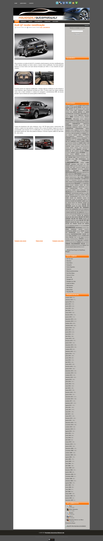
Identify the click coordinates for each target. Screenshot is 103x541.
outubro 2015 (69, 297)
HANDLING (78, 146)
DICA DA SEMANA (76, 133)
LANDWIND (74, 164)
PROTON (87, 186)
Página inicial (39, 241)
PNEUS (68, 185)
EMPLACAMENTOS (71, 136)
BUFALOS (87, 119)
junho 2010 (68, 435)
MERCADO (86, 170)
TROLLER (80, 240)
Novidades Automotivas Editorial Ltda (54, 532)
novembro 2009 (70, 450)
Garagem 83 (70, 279)
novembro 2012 (70, 373)
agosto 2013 (69, 353)
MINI (67, 174)
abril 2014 (68, 336)
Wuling (80, 245)
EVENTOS (74, 138)
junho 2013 (68, 358)
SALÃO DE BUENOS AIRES (78, 201)
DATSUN (68, 131)
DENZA (87, 131)
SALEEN (67, 225)
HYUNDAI (83, 152)
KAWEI (73, 159)
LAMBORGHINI (85, 160)
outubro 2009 (69, 452)
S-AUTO (87, 196)
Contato (31, 3)
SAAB (68, 198)
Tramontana (86, 238)
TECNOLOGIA (85, 235)
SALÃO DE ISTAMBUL (70, 210)
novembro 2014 (70, 321)
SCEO (81, 225)
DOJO (88, 133)
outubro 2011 (69, 401)
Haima (73, 146)
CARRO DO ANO (85, 120)
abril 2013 (68, 362)
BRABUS (87, 117)
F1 (88, 138)
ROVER (80, 196)
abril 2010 (68, 440)
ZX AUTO (82, 247)
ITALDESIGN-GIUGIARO (80, 155)
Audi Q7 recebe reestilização (29, 25)
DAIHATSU (82, 130)
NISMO (82, 177)
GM (88, 143)
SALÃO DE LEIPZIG (79, 210)
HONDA (86, 151)
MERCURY (84, 172)
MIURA (83, 174)
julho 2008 (68, 485)
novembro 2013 (70, 347)
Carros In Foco (70, 275)
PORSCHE (69, 187)
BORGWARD (77, 116)
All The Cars (70, 258)
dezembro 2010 (69, 422)
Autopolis (69, 265)
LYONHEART (79, 167)
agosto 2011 (69, 405)
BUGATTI (68, 120)
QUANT (79, 190)
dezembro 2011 (69, 396)
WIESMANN (73, 245)
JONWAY (87, 157)
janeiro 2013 (69, 368)
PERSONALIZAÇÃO (70, 183)
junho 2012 (68, 383)
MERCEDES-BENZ (71, 172)
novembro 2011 (70, 399)
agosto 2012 (69, 379)
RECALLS (69, 191)
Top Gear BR (70, 291)
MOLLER (87, 174)
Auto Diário (69, 263)
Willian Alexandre (73, 509)
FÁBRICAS (68, 140)
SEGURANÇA (79, 227)
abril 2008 (68, 491)
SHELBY (81, 229)
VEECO (67, 242)
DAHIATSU (77, 130)
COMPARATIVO (86, 127)
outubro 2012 (69, 375)
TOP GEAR (81, 237)
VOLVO (83, 244)
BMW (72, 117)
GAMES (81, 143)
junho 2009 (68, 461)
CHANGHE (86, 122)
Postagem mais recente (20, 241)
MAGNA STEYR (85, 167)
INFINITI (78, 154)
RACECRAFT (84, 190)
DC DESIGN (72, 131)
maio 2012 (68, 386)
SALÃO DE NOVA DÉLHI (72, 217)
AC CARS (76, 105)
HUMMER (73, 152)
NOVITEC (68, 180)
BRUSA (82, 119)
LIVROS (84, 165)
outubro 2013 (69, 349)
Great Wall (84, 144)
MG (88, 172)
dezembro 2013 (69, 345)
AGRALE (84, 105)
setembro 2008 (69, 480)
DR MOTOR (70, 135)
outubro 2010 (69, 427)
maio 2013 (68, 360)
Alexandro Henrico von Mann (76, 519)
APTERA (68, 110)
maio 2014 (68, 334)
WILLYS (77, 245)
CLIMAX (81, 125)
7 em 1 (67, 105)
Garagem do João (71, 281)
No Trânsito (70, 287)
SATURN (76, 225)
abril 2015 (68, 310)
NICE (79, 177)
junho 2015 (68, 306)
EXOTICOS (85, 138)
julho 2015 (68, 304)
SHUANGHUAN (69, 231)
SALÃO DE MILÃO (85, 214)
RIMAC (67, 194)
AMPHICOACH (79, 109)
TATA (70, 235)
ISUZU (73, 155)
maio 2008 (68, 489)
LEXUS (68, 166)
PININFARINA (86, 183)
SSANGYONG (73, 232)
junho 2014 (68, 332)
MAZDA (69, 170)
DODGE (84, 133)
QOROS (74, 190)
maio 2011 (68, 411)
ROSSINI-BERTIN (74, 196)
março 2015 (69, 312)
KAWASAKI (69, 159)
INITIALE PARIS (85, 154)
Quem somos (23, 3)
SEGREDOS (23, 21)
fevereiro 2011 (69, 418)
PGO (82, 183)
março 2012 (69, 390)
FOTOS (75, 143)
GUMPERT (68, 146)
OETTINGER (80, 180)
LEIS (88, 164)
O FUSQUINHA (74, 180)
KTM (88, 159)
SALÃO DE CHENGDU (77, 202)
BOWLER (82, 116)
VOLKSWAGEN (76, 244)
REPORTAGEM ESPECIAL (78, 193)
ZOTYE (78, 247)
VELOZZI (71, 242)
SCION (84, 225)
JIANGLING (82, 157)
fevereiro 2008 (69, 496)
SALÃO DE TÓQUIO (72, 223)
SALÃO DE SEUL (75, 222)
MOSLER (76, 175)
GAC (78, 143)
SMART (83, 231)
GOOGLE (70, 144)
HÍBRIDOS (79, 149)
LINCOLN (80, 166)
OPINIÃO (71, 182)
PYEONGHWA (69, 190)
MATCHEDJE (81, 169)
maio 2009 (68, 463)
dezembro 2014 (69, 319)
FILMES (87, 140)
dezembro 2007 (69, 500)
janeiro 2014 (69, 343)
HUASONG (68, 152)
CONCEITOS (47, 21)
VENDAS (78, 242)
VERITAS (87, 242)
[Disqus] (39, 176)
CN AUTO (86, 125)
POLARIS (72, 185)
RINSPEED (72, 194)
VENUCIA (83, 242)
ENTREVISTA (81, 136)
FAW (76, 139)
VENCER (74, 242)
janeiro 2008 (69, 498)
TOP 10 (76, 237)
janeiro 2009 (69, 472)
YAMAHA (84, 245)
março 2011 (69, 416)
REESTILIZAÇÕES (82, 191)
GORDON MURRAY (77, 144)
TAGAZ (67, 235)
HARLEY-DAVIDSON (85, 146)
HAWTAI (68, 147)
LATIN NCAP (80, 164)
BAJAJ (67, 115)
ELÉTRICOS (86, 135)
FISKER (78, 141)
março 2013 (69, 364)
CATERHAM (68, 122)
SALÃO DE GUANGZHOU (72, 209)
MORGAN (71, 175)
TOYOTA (81, 239)
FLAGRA (82, 141)
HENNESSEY (69, 149)
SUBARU (87, 232)
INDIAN (72, 154)
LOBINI (87, 165)
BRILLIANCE (76, 119)
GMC (67, 144)
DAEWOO (68, 130)
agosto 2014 (69, 327)
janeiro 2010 (69, 446)
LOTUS (68, 167)
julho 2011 (68, 407)
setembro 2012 (69, 377)
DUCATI (76, 135)
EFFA (81, 135)
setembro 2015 (69, 299)
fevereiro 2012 (69, 392)
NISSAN (86, 177)
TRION (76, 240)
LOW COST (73, 167)
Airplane (71, 513)
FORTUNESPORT (69, 143)
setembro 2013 (69, 351)
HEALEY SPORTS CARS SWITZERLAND (79, 147)
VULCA (87, 243)
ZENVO (75, 247)
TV (83, 240)
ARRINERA (86, 110)
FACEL (73, 139)
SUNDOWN (68, 234)
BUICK (72, 120)
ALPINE (72, 107)
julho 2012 (68, 381)
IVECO (87, 155)
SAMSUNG (71, 225)
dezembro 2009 (69, 448)
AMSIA (84, 109)
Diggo (70, 506)
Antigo (87, 109)
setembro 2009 (69, 455)
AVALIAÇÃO (84, 113)
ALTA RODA (55, 21)
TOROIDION (86, 237)
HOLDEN (82, 151)
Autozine (69, 269)
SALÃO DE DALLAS (76, 204)
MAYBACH (86, 169)
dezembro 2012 (69, 371)
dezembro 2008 (69, 474)
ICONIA (68, 154)
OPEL (67, 182)
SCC (79, 225)
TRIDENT (72, 240)
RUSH (84, 196)
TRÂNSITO (68, 240)
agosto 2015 (69, 302)
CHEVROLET (77, 124)
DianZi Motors (69, 133)
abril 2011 (68, 414)
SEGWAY (84, 227)
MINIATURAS (71, 174)
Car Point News (70, 273)
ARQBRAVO (81, 110)
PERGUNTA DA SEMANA (83, 182)
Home (15, 3)
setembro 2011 (69, 403)
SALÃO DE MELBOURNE (75, 214)
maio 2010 (68, 437)
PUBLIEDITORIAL (75, 188)
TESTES (71, 237)
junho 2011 (68, 409)
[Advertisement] (43, 250)
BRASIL (69, 118)
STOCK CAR (81, 232)
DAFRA (72, 130)
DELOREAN (83, 131)
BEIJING (76, 115)
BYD (75, 120)
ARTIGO (68, 112)
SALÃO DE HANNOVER (84, 209)
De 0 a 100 (69, 277)
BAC (88, 113)
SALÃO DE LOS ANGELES (77, 212)
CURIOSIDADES (80, 128)
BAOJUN (71, 115)
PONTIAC (77, 185)
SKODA (75, 231)
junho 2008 (68, 487)
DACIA (87, 128)
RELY (88, 191)
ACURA (80, 105)
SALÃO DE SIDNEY (84, 222)
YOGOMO (68, 247)
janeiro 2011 (69, 420)
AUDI (41, 27)
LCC (85, 164)
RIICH (88, 193)
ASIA (71, 112)
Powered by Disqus (70, 523)
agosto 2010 (69, 431)
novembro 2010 (70, 424)
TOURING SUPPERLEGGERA (72, 238)
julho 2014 (68, 330)
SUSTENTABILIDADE (76, 234)
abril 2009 (68, 465)
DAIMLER (87, 130)
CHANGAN (82, 122)
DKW (81, 133)
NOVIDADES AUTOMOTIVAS (81, 178)
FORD (87, 141)
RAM (88, 190)
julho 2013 (68, 355)
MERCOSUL (79, 172)
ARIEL (76, 110)
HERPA (74, 149)
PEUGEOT (78, 183)
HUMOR (78, 152)
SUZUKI (84, 234)
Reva (85, 193)
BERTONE (86, 115)
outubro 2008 (69, 478)
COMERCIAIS (69, 127)
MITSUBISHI (78, 174)
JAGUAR (70, 157)
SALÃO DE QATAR (74, 220)
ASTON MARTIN (78, 112)
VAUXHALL (86, 240)
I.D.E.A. (87, 152)
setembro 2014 (69, 325)
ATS (84, 112)
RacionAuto (70, 289)
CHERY (69, 123)
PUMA (82, 188)
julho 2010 (68, 433)
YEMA (87, 245)
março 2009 (69, 467)
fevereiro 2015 (69, 314)
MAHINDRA (69, 169)
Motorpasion (70, 285)
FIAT (83, 140)
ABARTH (71, 105)
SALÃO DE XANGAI (83, 223)
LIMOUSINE (75, 165)
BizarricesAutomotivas (72, 271)
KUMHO (70, 160)
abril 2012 (68, 388)
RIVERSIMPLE (78, 194)
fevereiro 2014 (69, 340)
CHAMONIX (73, 122)
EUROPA (68, 138)
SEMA (87, 227)
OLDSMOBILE (86, 180)
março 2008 (69, 493)
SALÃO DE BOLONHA (78, 199)
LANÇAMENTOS (38, 21)
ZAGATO (72, 247)
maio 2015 (68, 308)
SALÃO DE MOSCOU (83, 215)
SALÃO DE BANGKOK (76, 198)
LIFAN (71, 166)
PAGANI (75, 182)
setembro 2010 (69, 429)
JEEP (74, 157)
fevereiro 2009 (69, 470)
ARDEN (72, 110)
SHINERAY (86, 229)
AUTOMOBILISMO (70, 113)
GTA (88, 144)
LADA (78, 160)
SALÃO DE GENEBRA (82, 207)
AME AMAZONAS (85, 107)
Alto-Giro (69, 261)
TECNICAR (79, 235)
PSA (68, 188)
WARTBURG (68, 245)
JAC (67, 157)
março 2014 (69, 338)
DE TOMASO (78, 131)
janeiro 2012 (69, 394)
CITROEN (69, 125)
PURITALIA (86, 188)
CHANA (78, 122)
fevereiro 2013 (69, 366)
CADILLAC (79, 120)
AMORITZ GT (72, 109)
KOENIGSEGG (83, 159)
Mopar (67, 175)
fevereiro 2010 (69, 444)
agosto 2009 (69, 457)
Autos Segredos (71, 267)
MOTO (80, 175)
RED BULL (74, 191)
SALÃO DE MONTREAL (71, 215)
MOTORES (84, 175)
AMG (67, 109)
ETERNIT (87, 136)
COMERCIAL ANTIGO (77, 127)
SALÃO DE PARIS (77, 219)
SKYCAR (79, 231)
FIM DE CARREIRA (71, 141)
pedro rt (71, 516)
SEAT (87, 225)
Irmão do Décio (70, 283)
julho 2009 (68, 459)
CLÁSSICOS (76, 125)
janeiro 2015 (69, 317)
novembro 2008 (70, 476)
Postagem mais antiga (58, 241)
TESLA (67, 237)
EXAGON (79, 138)
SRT (67, 232)
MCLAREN (78, 170)
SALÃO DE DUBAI (77, 206)
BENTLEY (81, 115)
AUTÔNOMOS (77, 113)
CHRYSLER (86, 123)
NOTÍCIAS (71, 178)
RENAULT (69, 193)
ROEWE (83, 194)
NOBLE (67, 178)
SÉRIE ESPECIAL (72, 229)
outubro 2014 (69, 323)
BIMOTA (68, 116)
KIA (77, 159)
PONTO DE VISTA (84, 185)
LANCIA (83, 162)
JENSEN (78, 157)
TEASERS (74, 235)
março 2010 (69, 442)
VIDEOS (30, 21)
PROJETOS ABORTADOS (79, 187)
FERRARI (79, 140)
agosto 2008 (69, 483)
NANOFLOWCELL (74, 177)
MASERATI (75, 169)
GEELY (85, 143)
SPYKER (87, 231)
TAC (88, 234)
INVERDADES (69, 155)
